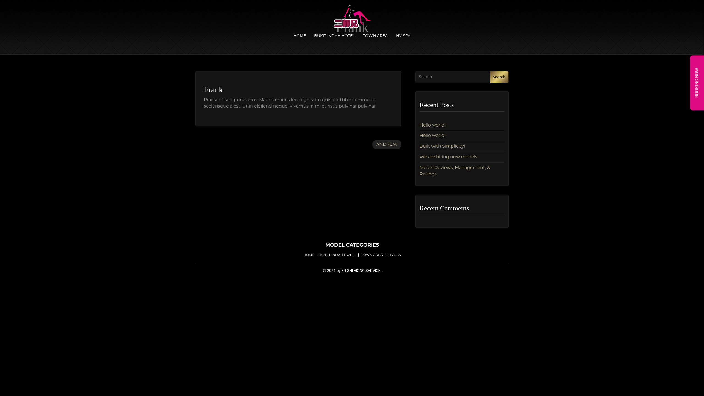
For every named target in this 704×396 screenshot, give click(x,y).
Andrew (387, 144)
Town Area (375, 36)
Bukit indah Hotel (334, 36)
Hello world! (433, 125)
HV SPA (403, 36)
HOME (299, 36)
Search (499, 76)
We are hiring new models (448, 157)
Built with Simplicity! (442, 146)
